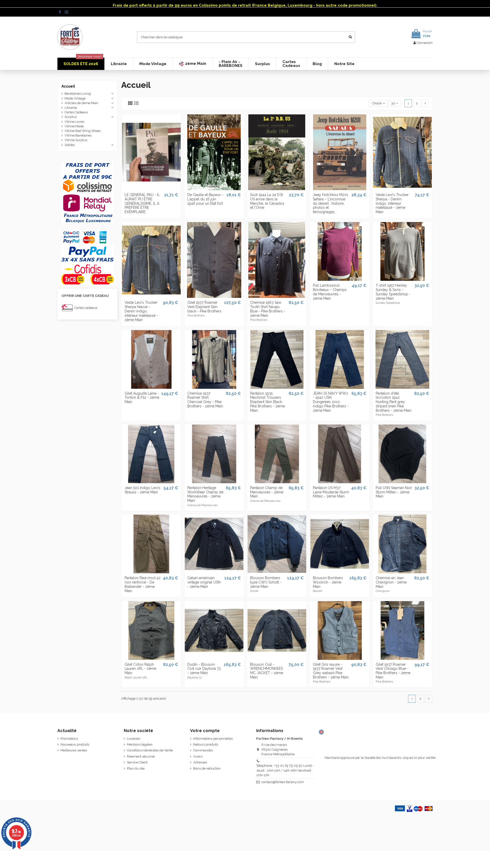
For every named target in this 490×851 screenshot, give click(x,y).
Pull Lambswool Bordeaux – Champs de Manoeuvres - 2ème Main (330, 291)
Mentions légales (139, 744)
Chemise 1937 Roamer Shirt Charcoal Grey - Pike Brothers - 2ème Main (205, 399)
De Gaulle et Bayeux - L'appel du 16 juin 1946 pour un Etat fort (205, 199)
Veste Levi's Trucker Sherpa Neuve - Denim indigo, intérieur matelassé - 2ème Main (141, 311)
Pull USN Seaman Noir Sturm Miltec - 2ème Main (394, 492)
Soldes (70, 145)
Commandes (203, 750)
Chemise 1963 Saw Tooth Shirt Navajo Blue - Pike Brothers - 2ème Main (267, 308)
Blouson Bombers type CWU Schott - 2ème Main (265, 582)
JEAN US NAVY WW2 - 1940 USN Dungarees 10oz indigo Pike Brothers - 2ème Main (331, 401)
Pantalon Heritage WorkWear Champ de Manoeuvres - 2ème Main (205, 494)
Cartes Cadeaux (76, 112)
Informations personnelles (213, 738)
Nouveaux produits (74, 744)
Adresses (200, 762)
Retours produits (205, 744)
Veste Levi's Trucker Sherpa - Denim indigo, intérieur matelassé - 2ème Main (392, 203)
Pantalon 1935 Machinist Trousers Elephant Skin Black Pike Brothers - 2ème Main (267, 401)
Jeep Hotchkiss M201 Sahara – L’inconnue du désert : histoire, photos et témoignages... (330, 203)
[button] (192, 64)
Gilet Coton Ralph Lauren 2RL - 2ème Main (140, 668)
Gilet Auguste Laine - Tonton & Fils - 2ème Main (142, 397)
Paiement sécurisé (141, 756)
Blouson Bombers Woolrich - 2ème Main (328, 582)
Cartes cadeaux (85, 308)
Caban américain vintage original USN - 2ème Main (203, 582)
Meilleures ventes (73, 750)
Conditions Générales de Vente (150, 750)
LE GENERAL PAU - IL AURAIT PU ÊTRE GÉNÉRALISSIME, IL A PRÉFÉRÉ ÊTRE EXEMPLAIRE (142, 203)
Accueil (68, 86)
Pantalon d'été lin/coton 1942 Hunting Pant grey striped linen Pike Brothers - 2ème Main (393, 401)
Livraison (133, 738)
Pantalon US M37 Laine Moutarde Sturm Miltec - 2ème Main (331, 492)
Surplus (71, 117)
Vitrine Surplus (76, 140)
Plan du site (135, 768)
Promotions (69, 738)
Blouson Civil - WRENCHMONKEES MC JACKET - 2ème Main (266, 670)
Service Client (137, 762)
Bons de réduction (207, 768)
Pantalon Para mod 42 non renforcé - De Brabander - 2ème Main (143, 584)
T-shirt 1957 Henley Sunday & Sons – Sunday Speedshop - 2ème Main (393, 291)
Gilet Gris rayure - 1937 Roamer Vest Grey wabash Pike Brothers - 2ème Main (331, 670)
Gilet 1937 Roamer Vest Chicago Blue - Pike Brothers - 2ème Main (393, 670)
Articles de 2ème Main (81, 103)
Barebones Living (78, 93)
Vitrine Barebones (78, 135)
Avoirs (198, 756)
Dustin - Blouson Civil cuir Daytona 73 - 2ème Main (204, 668)
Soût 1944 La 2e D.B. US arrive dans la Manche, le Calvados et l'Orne (267, 201)
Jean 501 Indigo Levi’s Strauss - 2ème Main (142, 490)
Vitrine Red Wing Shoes (83, 131)
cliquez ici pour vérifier (419, 758)
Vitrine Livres (74, 122)
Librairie (71, 108)
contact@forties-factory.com (282, 782)
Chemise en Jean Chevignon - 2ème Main (391, 582)
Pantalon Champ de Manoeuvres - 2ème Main (266, 492)
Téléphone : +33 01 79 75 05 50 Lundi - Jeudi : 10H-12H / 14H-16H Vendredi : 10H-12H (285, 770)
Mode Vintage (75, 98)
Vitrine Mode (74, 126)
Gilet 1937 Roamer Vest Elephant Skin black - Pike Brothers (204, 306)
